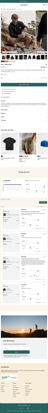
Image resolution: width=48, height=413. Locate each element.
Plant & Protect (16, 387)
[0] (44, 5)
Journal (14, 391)
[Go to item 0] (4, 57)
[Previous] (2, 144)
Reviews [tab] (3, 199)
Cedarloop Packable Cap (42, 158)
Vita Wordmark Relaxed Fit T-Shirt (8, 158)
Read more (13, 71)
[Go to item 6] (25, 57)
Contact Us (27, 393)
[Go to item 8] (34, 57)
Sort (38, 206)
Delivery (26, 387)
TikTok (2, 387)
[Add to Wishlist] (46, 65)
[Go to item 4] (16, 57)
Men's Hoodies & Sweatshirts (11, 9)
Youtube (2, 389)
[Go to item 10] (42, 57)
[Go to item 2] (8, 57)
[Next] (17, 144)
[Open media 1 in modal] (33, 12)
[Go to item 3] (12, 57)
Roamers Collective (16, 393)
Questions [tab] (8, 199)
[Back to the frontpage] (1, 9)
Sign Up (16, 352)
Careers (14, 396)
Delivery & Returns (6, 97)
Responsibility (15, 389)
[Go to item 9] (38, 57)
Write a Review (44, 203)
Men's (4, 9)
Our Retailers (27, 391)
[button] (44, 67)
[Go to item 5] (21, 57)
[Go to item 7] (29, 57)
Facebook (2, 391)
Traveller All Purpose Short (24, 158)
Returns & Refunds (28, 389)
